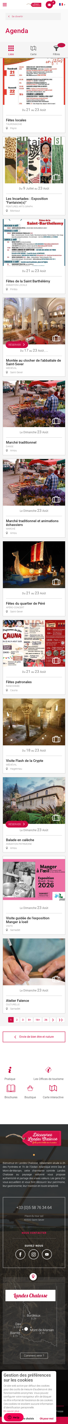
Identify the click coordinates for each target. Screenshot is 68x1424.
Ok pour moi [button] (46, 1418)
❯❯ (61, 1019)
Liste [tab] (11, 54)
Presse (59, 1411)
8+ (29, 1019)
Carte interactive (53, 1097)
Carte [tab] (33, 54)
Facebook (20, 1254)
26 (45, 1019)
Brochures (11, 1097)
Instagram (34, 1254)
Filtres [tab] (56, 54)
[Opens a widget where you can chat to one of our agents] (14, 1417)
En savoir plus (11, 1411)
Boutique (30, 1097)
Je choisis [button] (28, 1418)
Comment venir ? (34, 1355)
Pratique (10, 1079)
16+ (38, 1019)
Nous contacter (34, 1232)
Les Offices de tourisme (48, 1079)
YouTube (47, 1254)
